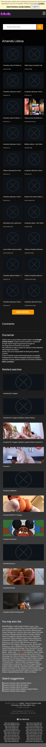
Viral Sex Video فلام (23, 632)
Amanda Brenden (9, 588)
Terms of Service (31, 703)
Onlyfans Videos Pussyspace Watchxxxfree (21, 635)
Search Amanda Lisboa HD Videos (16, 687)
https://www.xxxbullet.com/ (11, 735)
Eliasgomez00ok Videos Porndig (21, 634)
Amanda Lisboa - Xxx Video (34, 223)
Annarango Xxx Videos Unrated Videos (15, 656)
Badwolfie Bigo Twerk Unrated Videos (15, 626)
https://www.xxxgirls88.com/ (34, 723)
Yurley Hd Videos (35, 640)
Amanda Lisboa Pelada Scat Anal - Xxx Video (18, 65)
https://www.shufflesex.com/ (12, 732)
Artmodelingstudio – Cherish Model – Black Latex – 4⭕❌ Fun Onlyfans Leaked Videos (22, 651)
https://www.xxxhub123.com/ (12, 737)
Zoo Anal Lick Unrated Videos (18, 670)
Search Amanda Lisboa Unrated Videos (17, 683)
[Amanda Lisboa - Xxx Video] (34, 219)
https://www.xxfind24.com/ (11, 740)
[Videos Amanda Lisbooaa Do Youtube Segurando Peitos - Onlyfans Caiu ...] (34, 246)
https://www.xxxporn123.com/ (12, 738)
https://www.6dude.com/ (12, 727)
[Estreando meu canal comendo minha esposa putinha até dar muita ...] (12, 219)
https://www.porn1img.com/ (34, 735)
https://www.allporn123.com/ (34, 732)
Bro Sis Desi (7, 654)
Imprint (21, 703)
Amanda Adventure (10, 539)
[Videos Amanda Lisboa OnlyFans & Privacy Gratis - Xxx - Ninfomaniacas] (34, 272)
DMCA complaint (8, 362)
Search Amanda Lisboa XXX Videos (16, 685)
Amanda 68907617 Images (12, 515)
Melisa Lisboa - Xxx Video (33, 144)
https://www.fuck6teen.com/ (34, 726)
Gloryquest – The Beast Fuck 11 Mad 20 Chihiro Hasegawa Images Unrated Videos (22, 662)
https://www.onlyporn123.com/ (34, 733)
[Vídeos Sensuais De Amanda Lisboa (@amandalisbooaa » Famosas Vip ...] (12, 167)
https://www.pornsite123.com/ (11, 730)
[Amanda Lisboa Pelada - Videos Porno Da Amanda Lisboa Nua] (12, 114)
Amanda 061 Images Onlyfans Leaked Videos (19, 418)
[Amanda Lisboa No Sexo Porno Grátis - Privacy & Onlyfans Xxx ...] (34, 298)
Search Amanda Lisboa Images (15, 691)
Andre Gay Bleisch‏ (14, 650)
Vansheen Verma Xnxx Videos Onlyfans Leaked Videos (21, 637)
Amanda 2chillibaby (10, 491)
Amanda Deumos (9, 564)
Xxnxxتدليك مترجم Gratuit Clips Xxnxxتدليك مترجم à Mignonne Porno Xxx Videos (22, 645)
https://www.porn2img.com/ (34, 737)
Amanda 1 (6, 466)
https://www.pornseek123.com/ (34, 727)
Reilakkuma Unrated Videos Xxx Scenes (26, 654)
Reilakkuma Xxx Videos (24, 660)
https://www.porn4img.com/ (34, 740)
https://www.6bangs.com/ (12, 726)
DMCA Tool (31, 705)
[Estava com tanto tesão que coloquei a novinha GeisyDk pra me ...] (34, 193)
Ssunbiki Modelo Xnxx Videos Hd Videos (22, 672)
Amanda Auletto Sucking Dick (13, 612)
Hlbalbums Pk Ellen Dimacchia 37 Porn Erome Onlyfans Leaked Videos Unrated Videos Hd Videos (23, 658)
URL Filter (22, 705)
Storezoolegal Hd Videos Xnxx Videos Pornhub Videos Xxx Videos (22, 629)
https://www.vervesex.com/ (11, 733)
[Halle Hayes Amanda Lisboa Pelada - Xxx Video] (34, 62)
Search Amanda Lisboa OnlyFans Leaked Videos (21, 689)
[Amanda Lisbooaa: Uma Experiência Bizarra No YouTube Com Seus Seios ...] (12, 88)
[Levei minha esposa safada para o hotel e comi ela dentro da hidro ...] (12, 246)
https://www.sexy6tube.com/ (34, 724)
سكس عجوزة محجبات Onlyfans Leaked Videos (20, 627)
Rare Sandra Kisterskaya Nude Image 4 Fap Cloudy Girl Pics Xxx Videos (22, 648)
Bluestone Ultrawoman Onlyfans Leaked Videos (21, 639)
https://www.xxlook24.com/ (11, 741)
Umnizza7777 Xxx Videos (17, 668)
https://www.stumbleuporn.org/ (34, 741)
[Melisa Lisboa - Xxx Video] (34, 141)
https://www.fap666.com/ (12, 729)
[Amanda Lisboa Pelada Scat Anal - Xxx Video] (12, 62)
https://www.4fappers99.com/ (12, 724)
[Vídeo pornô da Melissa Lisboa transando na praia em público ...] (34, 114)
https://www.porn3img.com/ (34, 738)
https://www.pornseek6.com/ (34, 729)
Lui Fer (29, 636)
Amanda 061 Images (10, 393)
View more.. (23, 312)
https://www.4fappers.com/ (11, 723)
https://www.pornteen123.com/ (34, 730)
